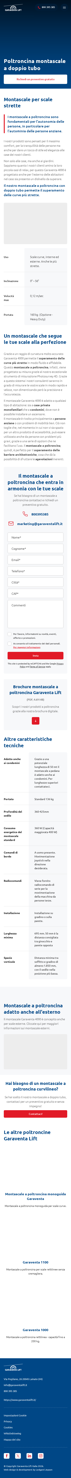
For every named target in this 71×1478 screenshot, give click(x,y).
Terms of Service (37, 666)
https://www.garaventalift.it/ (20, 1399)
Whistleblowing (12, 1433)
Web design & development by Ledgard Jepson (28, 1469)
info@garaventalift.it (15, 1385)
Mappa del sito (12, 1439)
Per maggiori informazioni (26, 647)
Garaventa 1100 (35, 1262)
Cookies (8, 1427)
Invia (35, 655)
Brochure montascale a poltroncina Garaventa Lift (35, 689)
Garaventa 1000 (35, 1330)
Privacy (8, 1421)
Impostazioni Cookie (15, 1415)
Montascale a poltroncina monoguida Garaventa (35, 1196)
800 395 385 (10, 1391)
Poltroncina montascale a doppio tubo (35, 64)
